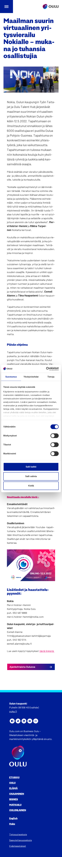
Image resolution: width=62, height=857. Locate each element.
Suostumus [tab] (11, 376)
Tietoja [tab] (50, 376)
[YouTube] (29, 721)
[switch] (54, 435)
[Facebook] (12, 721)
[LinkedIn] (23, 721)
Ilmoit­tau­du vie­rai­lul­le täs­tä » (23, 497)
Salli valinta (31, 476)
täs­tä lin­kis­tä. (46, 651)
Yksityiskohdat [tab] (31, 376)
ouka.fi (13, 711)
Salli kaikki (31, 466)
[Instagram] (35, 721)
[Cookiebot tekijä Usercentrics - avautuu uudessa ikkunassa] (46, 369)
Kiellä (31, 485)
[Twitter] (18, 721)
